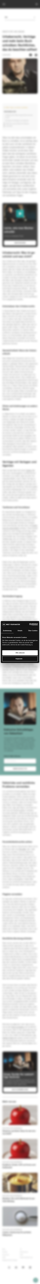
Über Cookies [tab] (32, 630)
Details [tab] (20, 630)
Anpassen (19, 658)
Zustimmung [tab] (7, 630)
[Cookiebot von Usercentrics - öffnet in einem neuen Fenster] (29, 624)
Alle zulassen (20, 653)
